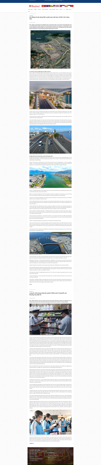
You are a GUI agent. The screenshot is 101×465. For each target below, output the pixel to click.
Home (30, 13)
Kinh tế (32, 13)
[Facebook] (63, 0)
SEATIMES (49, 457)
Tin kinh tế (34, 13)
